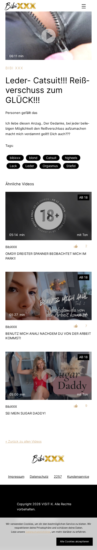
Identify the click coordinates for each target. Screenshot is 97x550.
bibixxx (15, 158)
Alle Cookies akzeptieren (74, 541)
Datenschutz (39, 476)
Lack (13, 166)
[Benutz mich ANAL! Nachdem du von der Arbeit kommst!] (48, 296)
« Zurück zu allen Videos (23, 441)
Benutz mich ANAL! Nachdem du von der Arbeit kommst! (48, 336)
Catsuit (51, 158)
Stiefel (71, 166)
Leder (29, 166)
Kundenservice (78, 476)
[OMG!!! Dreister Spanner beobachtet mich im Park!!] (48, 216)
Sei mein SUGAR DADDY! (25, 413)
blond (33, 158)
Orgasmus (50, 166)
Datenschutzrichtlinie (37, 531)
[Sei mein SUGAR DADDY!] (48, 376)
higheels (71, 158)
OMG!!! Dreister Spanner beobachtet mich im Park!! (45, 256)
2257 (58, 476)
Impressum (16, 476)
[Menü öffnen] (83, 6)
